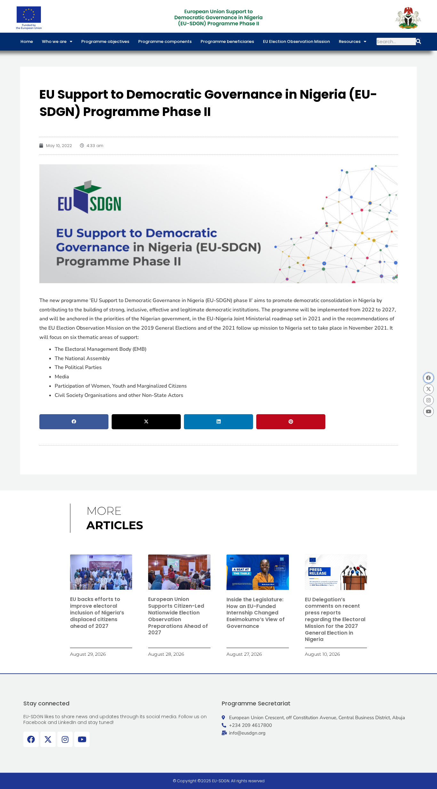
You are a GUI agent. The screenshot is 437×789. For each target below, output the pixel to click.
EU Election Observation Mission (296, 41)
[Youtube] (428, 411)
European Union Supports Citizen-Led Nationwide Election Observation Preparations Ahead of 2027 (178, 616)
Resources (350, 41)
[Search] (418, 41)
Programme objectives (105, 41)
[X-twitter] (428, 389)
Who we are (54, 41)
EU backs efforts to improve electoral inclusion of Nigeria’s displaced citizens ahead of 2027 (97, 612)
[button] (73, 422)
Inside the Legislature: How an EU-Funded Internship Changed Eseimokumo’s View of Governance (255, 613)
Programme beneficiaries (227, 41)
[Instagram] (428, 400)
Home (26, 41)
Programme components (165, 41)
